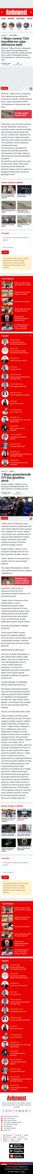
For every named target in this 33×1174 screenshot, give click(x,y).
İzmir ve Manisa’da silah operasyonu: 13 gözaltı (24, 834)
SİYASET (30, 19)
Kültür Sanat (6, 1137)
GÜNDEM (11, 19)
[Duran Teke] (5, 350)
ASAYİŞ (12, 471)
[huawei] (16, 1156)
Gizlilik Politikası (15, 1141)
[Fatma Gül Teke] (5, 445)
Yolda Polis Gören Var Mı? (18, 360)
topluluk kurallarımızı (18, 258)
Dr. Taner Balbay (16, 410)
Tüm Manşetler (8, 1126)
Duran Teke (14, 348)
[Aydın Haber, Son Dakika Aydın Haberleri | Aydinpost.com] (16, 12)
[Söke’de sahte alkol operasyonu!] (24, 813)
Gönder (5, 252)
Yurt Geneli (18, 1135)
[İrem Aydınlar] (5, 454)
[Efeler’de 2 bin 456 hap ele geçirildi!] (24, 843)
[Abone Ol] (30, 89)
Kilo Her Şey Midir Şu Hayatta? (20, 395)
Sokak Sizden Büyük (16, 403)
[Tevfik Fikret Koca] (5, 385)
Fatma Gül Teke (15, 444)
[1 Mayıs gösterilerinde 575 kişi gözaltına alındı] (16, 506)
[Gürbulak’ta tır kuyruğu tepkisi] (8, 219)
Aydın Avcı (13, 367)
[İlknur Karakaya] (5, 436)
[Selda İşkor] (5, 428)
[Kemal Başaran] (5, 376)
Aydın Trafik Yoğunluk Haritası (12, 1122)
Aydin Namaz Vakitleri (10, 1120)
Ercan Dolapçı (15, 340)
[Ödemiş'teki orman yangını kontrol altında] (24, 205)
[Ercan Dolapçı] (5, 342)
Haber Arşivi (7, 1130)
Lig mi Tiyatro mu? (16, 412)
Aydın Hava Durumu (9, 1118)
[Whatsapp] (29, 1110)
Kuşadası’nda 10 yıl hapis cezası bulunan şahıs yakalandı (8, 820)
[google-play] (16, 1151)
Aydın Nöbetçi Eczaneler (11, 1116)
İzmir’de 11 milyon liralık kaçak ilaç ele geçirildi (8, 834)
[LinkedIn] (16, 1110)
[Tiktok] (23, 1110)
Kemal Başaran (15, 374)
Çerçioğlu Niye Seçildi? (17, 446)
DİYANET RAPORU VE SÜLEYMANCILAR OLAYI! (18, 343)
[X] (6, 1110)
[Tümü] (31, 336)
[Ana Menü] (2, 12)
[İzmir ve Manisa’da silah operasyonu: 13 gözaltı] (24, 828)
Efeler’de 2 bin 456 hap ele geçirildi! (23, 848)
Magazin (5, 1139)
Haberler (4, 35)
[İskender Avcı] (5, 419)
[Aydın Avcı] (5, 368)
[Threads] (26, 1110)
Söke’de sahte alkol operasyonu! (22, 819)
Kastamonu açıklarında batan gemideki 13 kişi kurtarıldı (7, 196)
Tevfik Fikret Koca (16, 384)
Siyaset (26, 1135)
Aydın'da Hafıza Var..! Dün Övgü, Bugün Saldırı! (20, 420)
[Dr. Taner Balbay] (5, 411)
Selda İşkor (14, 426)
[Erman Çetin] (5, 462)
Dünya (12, 1139)
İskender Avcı (14, 417)
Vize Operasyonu (15, 369)
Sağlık (14, 1137)
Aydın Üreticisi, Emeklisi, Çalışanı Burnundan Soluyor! (19, 352)
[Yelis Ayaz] (5, 402)
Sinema (19, 1139)
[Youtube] (19, 1110)
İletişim (5, 1141)
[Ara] (31, 12)
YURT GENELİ (20, 19)
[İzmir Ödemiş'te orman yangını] (24, 219)
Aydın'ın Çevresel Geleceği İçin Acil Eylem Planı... (20, 378)
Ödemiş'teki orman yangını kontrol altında (23, 211)
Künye (26, 1139)
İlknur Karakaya (16, 434)
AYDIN (3, 19)
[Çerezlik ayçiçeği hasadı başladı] (8, 205)
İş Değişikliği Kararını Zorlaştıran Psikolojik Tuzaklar (21, 455)
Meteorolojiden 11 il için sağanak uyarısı (24, 195)
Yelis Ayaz (13, 401)
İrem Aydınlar (15, 452)
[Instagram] (13, 1110)
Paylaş (5, 88)
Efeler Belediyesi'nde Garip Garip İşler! (19, 463)
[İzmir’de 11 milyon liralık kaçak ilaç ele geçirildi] (8, 828)
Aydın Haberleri (7, 1135)
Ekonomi (22, 1137)
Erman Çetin (14, 460)
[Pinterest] (10, 1110)
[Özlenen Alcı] (5, 359)
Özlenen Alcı (14, 358)
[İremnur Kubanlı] (5, 394)
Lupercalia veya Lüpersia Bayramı (18, 438)
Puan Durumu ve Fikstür (11, 1124)
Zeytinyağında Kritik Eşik (18, 386)
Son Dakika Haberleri (10, 1128)
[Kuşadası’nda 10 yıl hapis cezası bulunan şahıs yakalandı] (8, 813)
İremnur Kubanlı (16, 393)
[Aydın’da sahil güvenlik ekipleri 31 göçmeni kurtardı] (8, 843)
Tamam (22, 1171)
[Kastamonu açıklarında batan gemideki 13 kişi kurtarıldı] (8, 189)
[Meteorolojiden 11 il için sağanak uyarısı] (24, 189)
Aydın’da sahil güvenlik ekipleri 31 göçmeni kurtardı (7, 849)
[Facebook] (3, 1110)
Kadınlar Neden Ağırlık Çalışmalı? (17, 429)
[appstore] (16, 1146)
